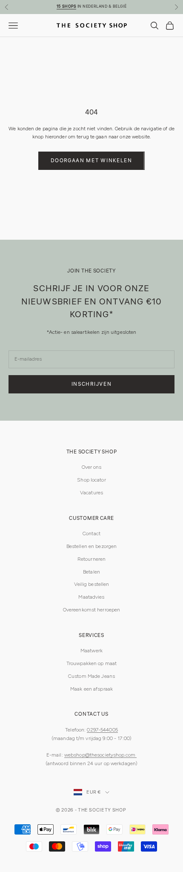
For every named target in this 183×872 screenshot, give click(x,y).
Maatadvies (91, 597)
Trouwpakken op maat (91, 663)
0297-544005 (102, 730)
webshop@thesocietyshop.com (100, 755)
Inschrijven (91, 384)
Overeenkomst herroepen (91, 610)
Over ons (92, 467)
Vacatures (91, 493)
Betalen (91, 572)
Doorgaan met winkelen (91, 160)
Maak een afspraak (91, 689)
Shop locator (91, 480)
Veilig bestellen (91, 584)
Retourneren (91, 559)
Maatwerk (91, 651)
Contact (91, 533)
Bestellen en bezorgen (91, 546)
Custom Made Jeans (91, 676)
